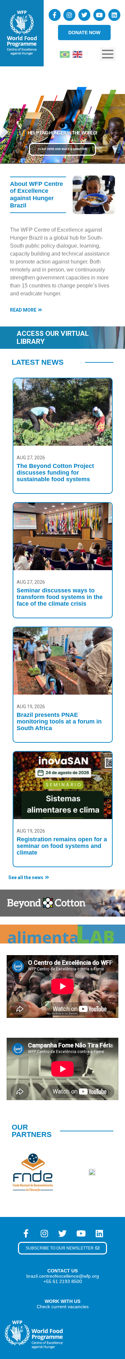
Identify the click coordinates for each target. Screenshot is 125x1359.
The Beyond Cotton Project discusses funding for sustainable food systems (55, 473)
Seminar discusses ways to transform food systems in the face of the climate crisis (60, 597)
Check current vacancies (63, 1306)
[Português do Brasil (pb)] (65, 53)
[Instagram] (69, 15)
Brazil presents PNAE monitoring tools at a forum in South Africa (59, 721)
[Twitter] (84, 15)
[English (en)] (77, 53)
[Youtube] (99, 15)
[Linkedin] (114, 15)
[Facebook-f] (55, 15)
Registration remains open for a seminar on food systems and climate (62, 846)
